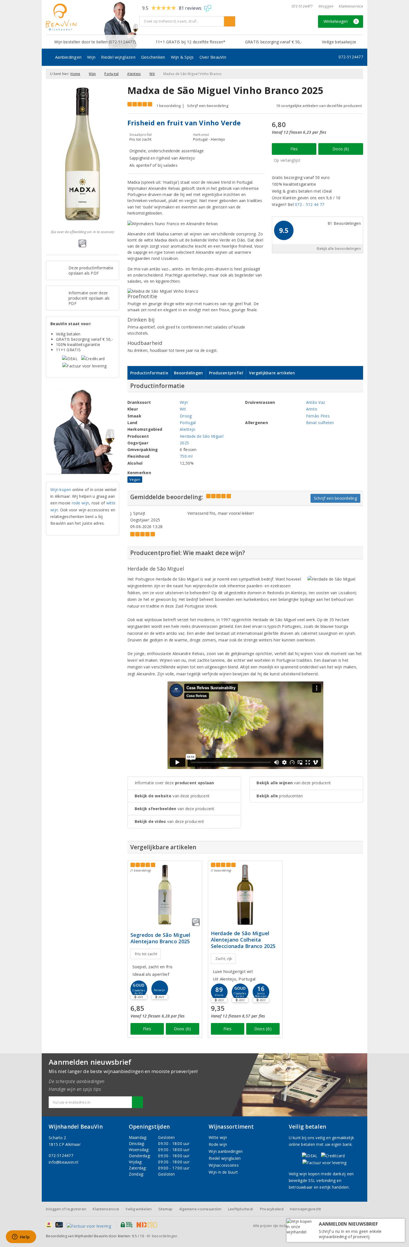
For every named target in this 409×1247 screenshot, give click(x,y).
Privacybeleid (272, 1208)
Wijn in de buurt (223, 1172)
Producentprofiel (226, 372)
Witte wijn (218, 1137)
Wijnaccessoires (224, 1165)
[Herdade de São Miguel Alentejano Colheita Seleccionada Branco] (245, 894)
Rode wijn (218, 1144)
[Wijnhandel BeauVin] (90, 17)
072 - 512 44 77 (309, 204)
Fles (294, 148)
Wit (152, 73)
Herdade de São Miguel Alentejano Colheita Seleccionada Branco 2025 (243, 939)
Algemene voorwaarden (200, 1208)
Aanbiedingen (68, 57)
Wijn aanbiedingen (226, 1151)
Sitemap (165, 1208)
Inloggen (326, 6)
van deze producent (172, 795)
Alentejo (134, 73)
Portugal (111, 73)
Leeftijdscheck (240, 1208)
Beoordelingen (188, 372)
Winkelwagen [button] (340, 21)
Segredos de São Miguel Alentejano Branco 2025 (160, 938)
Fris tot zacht (146, 953)
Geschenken (153, 57)
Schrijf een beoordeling (207, 105)
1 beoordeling (168, 105)
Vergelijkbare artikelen (272, 372)
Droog (186, 416)
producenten (280, 795)
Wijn (91, 57)
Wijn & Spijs (182, 57)
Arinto (311, 409)
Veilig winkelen (138, 1208)
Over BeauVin (212, 57)
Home (75, 73)
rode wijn (80, 503)
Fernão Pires (318, 416)
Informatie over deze (174, 782)
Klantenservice (351, 6)
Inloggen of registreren (66, 1208)
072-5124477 (302, 6)
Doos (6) (340, 148)
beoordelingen (162, 1236)
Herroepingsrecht (305, 1208)
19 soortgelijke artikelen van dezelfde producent (319, 105)
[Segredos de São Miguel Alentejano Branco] (165, 894)
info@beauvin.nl (63, 1162)
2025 (184, 442)
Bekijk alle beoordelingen (339, 248)
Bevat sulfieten (320, 422)
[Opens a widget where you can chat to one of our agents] (21, 1237)
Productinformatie (149, 372)
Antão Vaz (315, 402)
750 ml (186, 456)
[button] (159, 988)
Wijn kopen (60, 489)
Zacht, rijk (223, 958)
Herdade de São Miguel (201, 436)
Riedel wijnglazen (118, 57)
